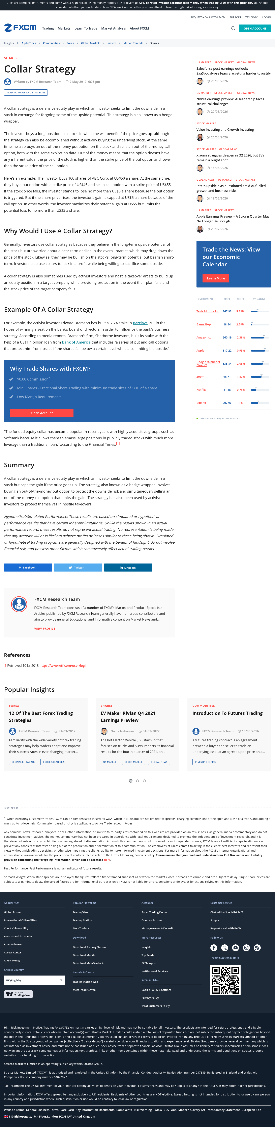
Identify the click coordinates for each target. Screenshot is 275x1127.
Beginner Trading (23, 761)
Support (235, 17)
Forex (70, 43)
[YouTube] (235, 947)
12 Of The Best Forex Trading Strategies (41, 716)
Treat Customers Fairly (156, 1006)
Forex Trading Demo (154, 912)
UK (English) (13, 980)
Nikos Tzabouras (122, 731)
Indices (112, 43)
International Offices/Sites (20, 920)
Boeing (201, 403)
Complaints (124, 1110)
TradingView (80, 912)
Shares (154, 43)
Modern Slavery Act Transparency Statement (209, 1110)
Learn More (216, 278)
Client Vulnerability (16, 928)
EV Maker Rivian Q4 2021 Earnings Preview (128, 716)
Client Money (12, 960)
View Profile (44, 628)
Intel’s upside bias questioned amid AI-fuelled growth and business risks (231, 188)
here (107, 860)
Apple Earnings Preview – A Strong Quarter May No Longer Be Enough (233, 218)
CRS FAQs (170, 1110)
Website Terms (14, 1110)
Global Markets (90, 43)
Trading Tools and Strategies (26, 92)
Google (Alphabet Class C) (208, 363)
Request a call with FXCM (208, 17)
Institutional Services (155, 971)
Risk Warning (143, 1110)
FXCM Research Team (45, 82)
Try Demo (251, 17)
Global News (246, 62)
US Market (203, 62)
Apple (200, 350)
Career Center (12, 952)
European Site (251, 1110)
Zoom (200, 376)
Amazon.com (205, 337)
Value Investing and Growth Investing (225, 129)
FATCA (158, 1110)
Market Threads (133, 43)
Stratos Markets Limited (238, 1037)
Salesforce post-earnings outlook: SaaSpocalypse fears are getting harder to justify (233, 71)
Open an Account (152, 920)
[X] (224, 947)
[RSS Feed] (257, 947)
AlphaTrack (29, 43)
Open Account (255, 28)
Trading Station (82, 920)
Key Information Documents (95, 1110)
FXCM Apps (148, 963)
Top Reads (148, 955)
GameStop (203, 324)
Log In (266, 17)
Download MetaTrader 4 (88, 963)
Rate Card (67, 1110)
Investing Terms (205, 761)
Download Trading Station (89, 947)
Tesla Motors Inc (207, 311)
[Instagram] (246, 947)
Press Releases (13, 944)
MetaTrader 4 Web (84, 990)
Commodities (51, 43)
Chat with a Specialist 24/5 (226, 912)
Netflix (201, 390)
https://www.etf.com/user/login (63, 665)
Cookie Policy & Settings (156, 990)
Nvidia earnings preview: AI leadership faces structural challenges (230, 101)
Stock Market (224, 62)
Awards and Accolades (18, 936)
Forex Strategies (53, 761)
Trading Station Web (85, 982)
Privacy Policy (150, 998)
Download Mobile (84, 955)
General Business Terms (42, 1110)
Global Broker (13, 912)
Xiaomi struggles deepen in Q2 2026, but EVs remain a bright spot (230, 157)
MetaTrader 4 (81, 928)
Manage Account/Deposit (157, 928)
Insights (9, 43)
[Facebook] (213, 947)
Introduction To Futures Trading (227, 713)
